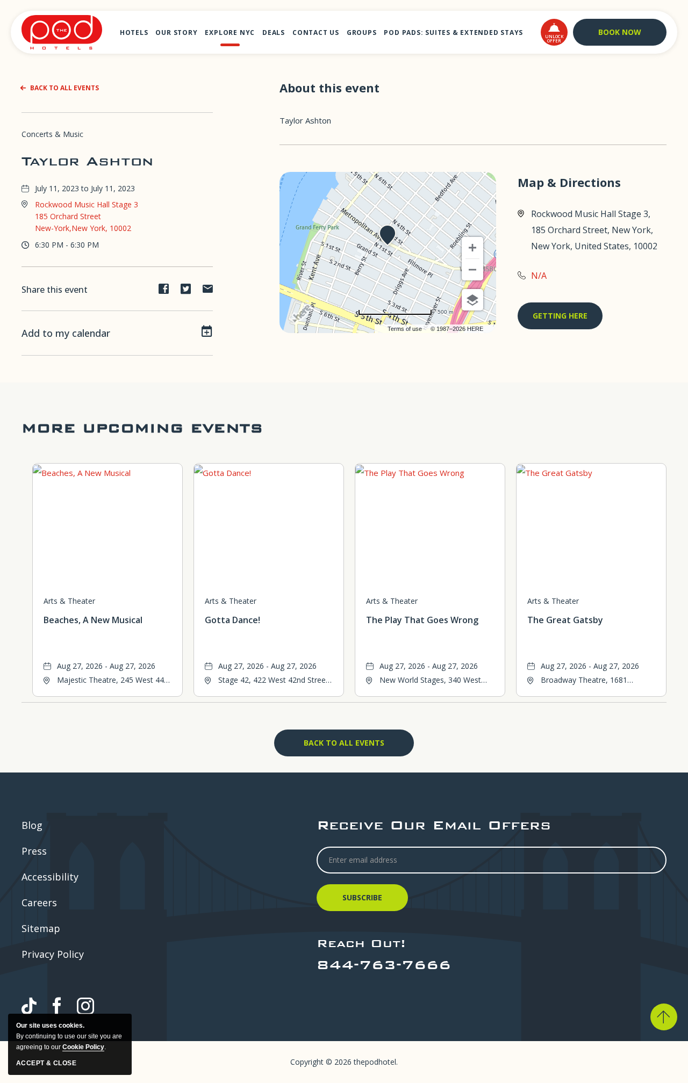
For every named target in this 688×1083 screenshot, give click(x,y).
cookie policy (83, 1047)
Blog (32, 825)
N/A (539, 275)
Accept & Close (46, 1063)
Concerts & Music (52, 134)
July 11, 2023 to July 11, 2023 (85, 188)
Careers (39, 902)
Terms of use (405, 329)
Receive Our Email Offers (434, 825)
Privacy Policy (53, 954)
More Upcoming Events (142, 428)
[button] (554, 32)
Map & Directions (569, 182)
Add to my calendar (66, 333)
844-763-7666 (384, 964)
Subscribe (363, 901)
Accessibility (50, 876)
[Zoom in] (472, 247)
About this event (329, 88)
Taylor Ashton (87, 161)
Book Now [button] (619, 32)
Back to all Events (64, 87)
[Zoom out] (472, 269)
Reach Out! (361, 943)
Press (34, 850)
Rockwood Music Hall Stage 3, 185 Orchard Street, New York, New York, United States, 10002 (594, 230)
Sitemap (41, 928)
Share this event (55, 289)
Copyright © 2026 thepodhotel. (344, 1062)
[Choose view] (472, 300)
